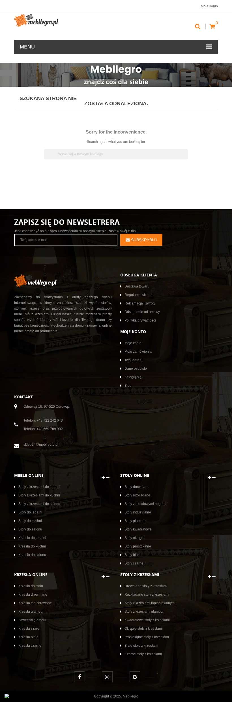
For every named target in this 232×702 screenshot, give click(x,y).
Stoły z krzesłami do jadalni (39, 487)
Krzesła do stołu (30, 586)
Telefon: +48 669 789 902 (43, 429)
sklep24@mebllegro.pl (40, 445)
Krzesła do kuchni (32, 546)
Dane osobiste (135, 369)
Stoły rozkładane (137, 495)
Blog (128, 386)
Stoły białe (132, 555)
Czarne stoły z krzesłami (143, 654)
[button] (105, 477)
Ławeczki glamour (32, 620)
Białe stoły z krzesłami (141, 646)
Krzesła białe (28, 637)
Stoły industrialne (137, 512)
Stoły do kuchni (30, 521)
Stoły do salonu (30, 529)
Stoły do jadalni (30, 512)
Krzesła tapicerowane (35, 603)
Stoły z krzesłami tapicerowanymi (149, 603)
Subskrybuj (143, 240)
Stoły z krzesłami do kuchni (39, 495)
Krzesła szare (28, 629)
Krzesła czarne (29, 646)
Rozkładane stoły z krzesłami (146, 595)
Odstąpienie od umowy (142, 312)
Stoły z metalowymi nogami (145, 504)
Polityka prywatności (140, 320)
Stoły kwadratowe (138, 529)
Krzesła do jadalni (32, 538)
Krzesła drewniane (32, 595)
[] (185, 157)
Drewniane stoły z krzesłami (145, 586)
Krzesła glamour (31, 612)
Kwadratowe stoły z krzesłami (147, 620)
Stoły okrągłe (134, 538)
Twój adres (132, 360)
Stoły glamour (135, 521)
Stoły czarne (133, 563)
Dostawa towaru (136, 286)
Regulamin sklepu (138, 295)
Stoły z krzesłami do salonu (39, 504)
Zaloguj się (132, 377)
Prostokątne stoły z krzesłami (146, 637)
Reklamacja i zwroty (139, 303)
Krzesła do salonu (32, 555)
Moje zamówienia (138, 352)
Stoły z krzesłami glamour (144, 612)
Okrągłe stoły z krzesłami (143, 629)
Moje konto (132, 343)
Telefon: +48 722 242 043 (43, 420)
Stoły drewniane (136, 487)
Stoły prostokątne (137, 546)
